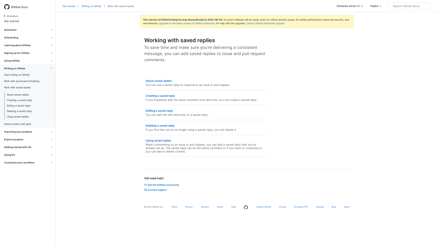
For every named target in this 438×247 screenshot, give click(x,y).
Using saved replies (18, 116)
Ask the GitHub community (163, 184)
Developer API (301, 206)
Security (205, 206)
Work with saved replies (121, 6)
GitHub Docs (19, 7)
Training (319, 206)
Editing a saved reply (18, 105)
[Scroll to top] (430, 239)
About (347, 206)
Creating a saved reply (19, 100)
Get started (11, 21)
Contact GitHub (263, 206)
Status (220, 206)
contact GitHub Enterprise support (265, 23)
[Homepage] (246, 207)
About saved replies (18, 94)
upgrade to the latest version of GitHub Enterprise (187, 23)
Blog (334, 206)
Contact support (157, 189)
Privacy (189, 206)
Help (233, 206)
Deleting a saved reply (19, 111)
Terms (174, 206)
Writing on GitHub (93, 6)
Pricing (282, 206)
